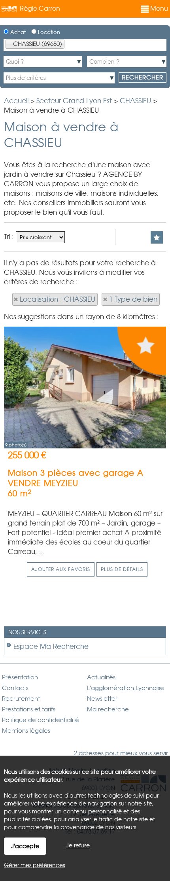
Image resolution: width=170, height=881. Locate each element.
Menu (158, 8)
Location (48, 32)
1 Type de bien (133, 299)
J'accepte (25, 846)
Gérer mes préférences (34, 865)
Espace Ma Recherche (51, 646)
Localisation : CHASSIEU (57, 299)
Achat (17, 32)
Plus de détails (122, 569)
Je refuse (78, 845)
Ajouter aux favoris (60, 569)
